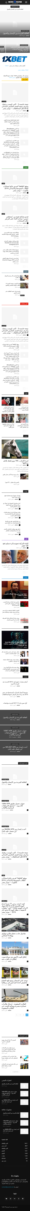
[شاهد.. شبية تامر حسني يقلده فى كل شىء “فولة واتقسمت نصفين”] (24, 654)
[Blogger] (22, 1198)
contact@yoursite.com (8, 1187)
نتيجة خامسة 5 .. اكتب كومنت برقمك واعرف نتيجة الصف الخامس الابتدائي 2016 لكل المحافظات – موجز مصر (15, 106)
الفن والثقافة (4, 901)
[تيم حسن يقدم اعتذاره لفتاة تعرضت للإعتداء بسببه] (22, 401)
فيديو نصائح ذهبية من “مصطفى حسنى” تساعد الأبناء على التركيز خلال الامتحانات (16, 219)
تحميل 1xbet (12, 77)
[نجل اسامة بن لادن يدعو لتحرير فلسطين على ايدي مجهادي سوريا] (24, 1058)
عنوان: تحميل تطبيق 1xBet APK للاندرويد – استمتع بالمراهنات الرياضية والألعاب (13, 806)
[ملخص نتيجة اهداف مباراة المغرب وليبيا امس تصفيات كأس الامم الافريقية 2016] (24, 604)
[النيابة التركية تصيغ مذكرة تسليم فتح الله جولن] (15, 556)
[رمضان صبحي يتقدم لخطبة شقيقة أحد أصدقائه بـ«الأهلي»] (24, 661)
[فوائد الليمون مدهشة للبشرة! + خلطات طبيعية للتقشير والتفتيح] (24, 285)
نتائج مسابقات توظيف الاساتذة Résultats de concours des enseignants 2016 (11, 242)
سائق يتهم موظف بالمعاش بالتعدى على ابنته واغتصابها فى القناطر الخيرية (12, 530)
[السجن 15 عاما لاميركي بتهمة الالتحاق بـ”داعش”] (24, 1042)
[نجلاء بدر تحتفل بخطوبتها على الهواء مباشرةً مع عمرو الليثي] (8, 418)
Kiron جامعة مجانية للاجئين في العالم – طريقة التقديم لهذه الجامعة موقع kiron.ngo (10, 234)
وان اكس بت (5, 1028)
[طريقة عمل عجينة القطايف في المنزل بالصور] (24, 293)
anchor (4, 1024)
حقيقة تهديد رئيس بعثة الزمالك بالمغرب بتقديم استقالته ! (15, 594)
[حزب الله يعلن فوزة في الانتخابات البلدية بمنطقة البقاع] (24, 1066)
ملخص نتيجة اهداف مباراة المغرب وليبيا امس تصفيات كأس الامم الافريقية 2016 (11, 603)
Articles (22, 279)
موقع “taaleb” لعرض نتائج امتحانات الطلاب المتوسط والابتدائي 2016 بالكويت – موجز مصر (15, 188)
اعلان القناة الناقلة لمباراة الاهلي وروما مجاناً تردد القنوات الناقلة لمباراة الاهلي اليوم (11, 121)
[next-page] (24, 162)
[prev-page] (27, 162)
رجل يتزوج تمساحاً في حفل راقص (11, 474)
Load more (15, 1071)
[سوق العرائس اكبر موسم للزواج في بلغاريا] (24, 278)
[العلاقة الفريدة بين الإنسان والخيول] (15, 24)
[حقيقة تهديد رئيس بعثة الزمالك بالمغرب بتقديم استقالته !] (15, 590)
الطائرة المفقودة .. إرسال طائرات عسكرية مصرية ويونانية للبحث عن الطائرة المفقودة (14, 1006)
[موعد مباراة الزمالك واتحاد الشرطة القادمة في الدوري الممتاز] (24, 620)
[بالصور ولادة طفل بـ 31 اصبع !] (24, 484)
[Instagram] (10, 1198)
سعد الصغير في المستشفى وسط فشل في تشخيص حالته (22, 425)
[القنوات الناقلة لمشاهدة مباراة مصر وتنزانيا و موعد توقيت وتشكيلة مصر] (24, 612)
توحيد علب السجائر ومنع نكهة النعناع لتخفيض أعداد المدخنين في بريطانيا (15, 982)
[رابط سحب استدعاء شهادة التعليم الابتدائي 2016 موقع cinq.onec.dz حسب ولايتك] (24, 260)
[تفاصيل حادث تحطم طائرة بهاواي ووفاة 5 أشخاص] (15, 924)
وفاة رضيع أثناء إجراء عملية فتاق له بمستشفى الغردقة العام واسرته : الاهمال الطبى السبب (12, 514)
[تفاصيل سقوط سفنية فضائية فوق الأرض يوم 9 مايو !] (24, 497)
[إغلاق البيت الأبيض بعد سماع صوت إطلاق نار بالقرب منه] (15, 948)
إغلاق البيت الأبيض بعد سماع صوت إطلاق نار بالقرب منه (14, 958)
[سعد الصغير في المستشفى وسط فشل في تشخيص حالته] (22, 418)
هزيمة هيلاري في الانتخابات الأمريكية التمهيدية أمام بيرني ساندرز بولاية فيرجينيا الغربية (9, 1049)
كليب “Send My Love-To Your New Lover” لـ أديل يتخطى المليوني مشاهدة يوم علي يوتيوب (15, 643)
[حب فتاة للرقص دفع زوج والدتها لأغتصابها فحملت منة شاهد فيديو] (24, 523)
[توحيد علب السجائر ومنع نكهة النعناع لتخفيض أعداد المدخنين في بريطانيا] (15, 971)
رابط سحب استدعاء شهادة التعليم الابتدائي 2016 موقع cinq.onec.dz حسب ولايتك (10, 260)
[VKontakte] (6, 1198)
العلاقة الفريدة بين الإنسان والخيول (15, 9)
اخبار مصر (4, 101)
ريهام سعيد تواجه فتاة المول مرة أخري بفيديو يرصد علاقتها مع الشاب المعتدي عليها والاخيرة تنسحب (11, 669)
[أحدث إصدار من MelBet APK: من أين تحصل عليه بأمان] (15, 747)
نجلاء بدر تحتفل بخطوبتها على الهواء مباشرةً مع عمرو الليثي (8, 425)
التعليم (3, 183)
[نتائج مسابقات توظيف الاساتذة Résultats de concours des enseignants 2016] (24, 243)
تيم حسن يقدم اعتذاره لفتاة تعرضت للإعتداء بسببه (23, 408)
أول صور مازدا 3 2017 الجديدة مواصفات (15, 703)
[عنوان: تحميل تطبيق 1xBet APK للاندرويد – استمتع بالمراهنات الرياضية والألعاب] (18, 45)
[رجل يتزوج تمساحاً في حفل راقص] (24, 476)
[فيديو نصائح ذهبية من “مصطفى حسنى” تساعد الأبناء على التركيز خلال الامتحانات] (15, 208)
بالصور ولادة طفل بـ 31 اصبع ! (12, 482)
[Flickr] (14, 1198)
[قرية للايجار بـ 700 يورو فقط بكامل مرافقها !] (15, 449)
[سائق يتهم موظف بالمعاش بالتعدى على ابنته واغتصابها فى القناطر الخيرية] (24, 531)
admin (24, 110)
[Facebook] (18, 1198)
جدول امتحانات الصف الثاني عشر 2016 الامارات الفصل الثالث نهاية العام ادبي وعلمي (11, 251)
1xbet (6, 65)
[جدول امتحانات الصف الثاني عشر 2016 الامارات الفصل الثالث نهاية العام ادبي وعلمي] (24, 251)
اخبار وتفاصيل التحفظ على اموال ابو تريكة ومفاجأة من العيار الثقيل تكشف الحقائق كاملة (11, 505)
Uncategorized (25, 30)
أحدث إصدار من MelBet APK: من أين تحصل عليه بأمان (14, 830)
